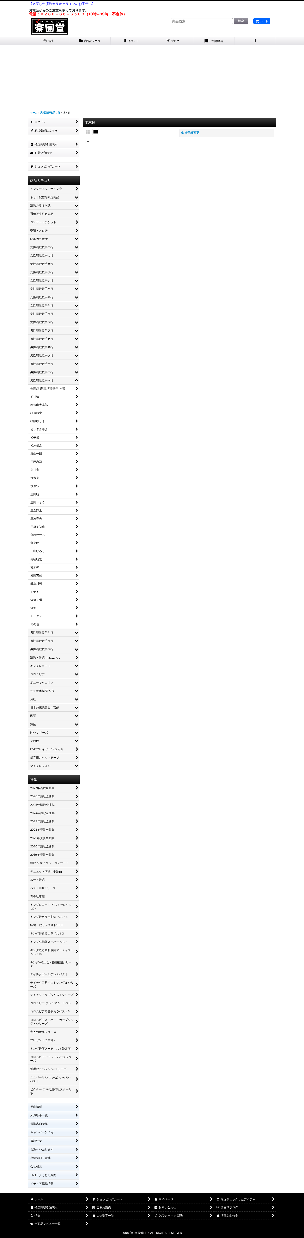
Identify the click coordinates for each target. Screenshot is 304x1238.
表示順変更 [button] (192, 132)
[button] (255, 41)
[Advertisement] (152, 76)
